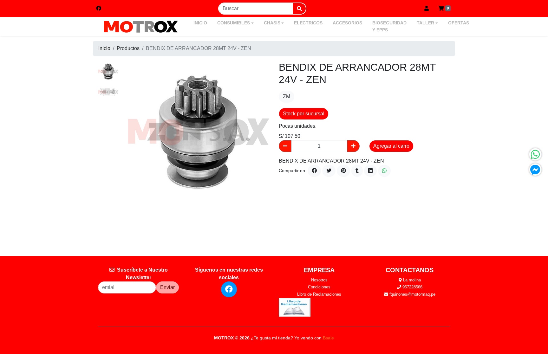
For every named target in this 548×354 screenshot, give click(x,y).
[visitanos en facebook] (98, 8)
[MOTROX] (141, 26)
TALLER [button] (425, 22)
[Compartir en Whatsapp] (384, 171)
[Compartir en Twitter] (329, 171)
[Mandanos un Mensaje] (535, 169)
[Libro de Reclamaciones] (294, 307)
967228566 (411, 287)
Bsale (328, 337)
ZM (286, 96)
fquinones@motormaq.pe (411, 294)
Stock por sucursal (303, 113)
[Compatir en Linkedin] (370, 171)
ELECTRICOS (308, 22)
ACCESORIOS (347, 22)
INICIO (200, 22)
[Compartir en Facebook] (314, 171)
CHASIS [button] (272, 22)
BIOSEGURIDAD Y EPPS (389, 26)
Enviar (167, 287)
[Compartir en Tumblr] (357, 171)
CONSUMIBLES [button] (233, 22)
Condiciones (319, 287)
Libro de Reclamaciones (319, 294)
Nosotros (319, 280)
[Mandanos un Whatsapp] (535, 154)
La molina (411, 280)
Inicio (104, 48)
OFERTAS (458, 22)
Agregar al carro (391, 146)
